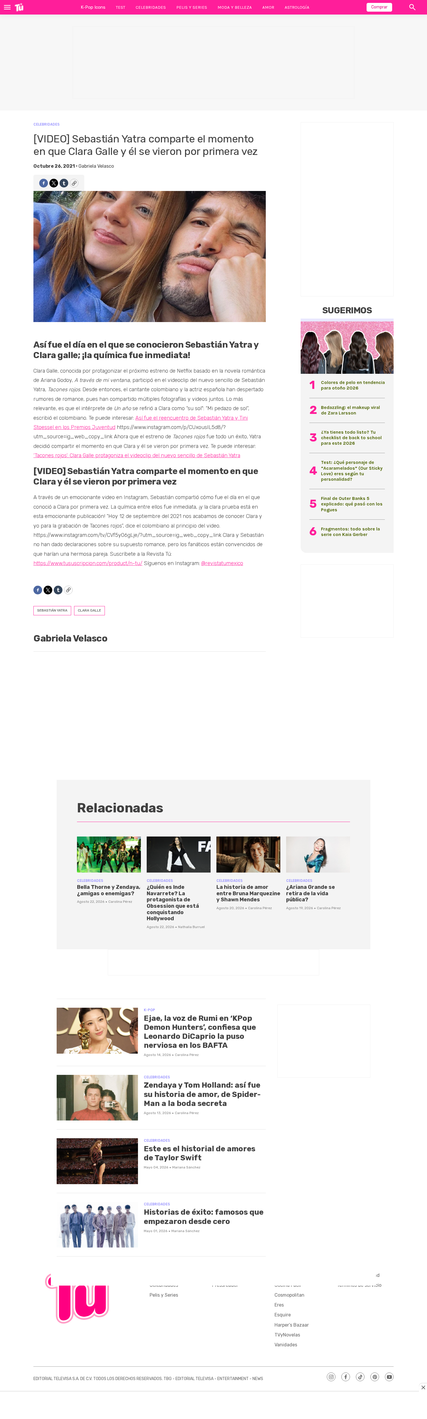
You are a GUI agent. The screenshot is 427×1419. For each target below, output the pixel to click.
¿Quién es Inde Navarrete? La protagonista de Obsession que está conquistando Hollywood (173, 903)
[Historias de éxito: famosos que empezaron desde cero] (97, 1225)
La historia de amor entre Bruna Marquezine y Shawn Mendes (248, 893)
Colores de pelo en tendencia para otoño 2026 (353, 385)
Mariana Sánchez (186, 1167)
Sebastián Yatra (52, 610)
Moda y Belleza (235, 7)
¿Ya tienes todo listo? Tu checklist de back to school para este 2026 (351, 437)
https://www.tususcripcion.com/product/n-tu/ (87, 563)
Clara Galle (89, 610)
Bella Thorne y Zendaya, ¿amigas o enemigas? (108, 890)
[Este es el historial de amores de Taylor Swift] (97, 1161)
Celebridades (151, 7)
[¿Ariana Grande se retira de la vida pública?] (318, 855)
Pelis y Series (191, 7)
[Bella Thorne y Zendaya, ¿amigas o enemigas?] (109, 855)
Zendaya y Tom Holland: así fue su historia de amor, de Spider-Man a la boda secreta (202, 1094)
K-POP (149, 1010)
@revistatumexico (222, 563)
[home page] (19, 7)
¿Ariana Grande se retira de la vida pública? (310, 893)
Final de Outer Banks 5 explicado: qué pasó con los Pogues (352, 504)
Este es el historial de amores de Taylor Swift (199, 1153)
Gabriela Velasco (96, 166)
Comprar (379, 7)
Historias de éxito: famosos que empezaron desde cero (203, 1217)
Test (120, 7)
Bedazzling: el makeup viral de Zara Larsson (350, 410)
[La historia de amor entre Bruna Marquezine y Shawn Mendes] (248, 855)
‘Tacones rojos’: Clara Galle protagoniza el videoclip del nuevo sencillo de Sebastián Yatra (136, 455)
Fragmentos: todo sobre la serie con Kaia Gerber (350, 531)
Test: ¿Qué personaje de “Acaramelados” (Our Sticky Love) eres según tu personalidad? (352, 471)
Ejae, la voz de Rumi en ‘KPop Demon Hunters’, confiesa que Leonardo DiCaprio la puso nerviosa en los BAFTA (200, 1032)
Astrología (297, 7)
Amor (268, 7)
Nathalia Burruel (191, 927)
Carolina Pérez (120, 902)
